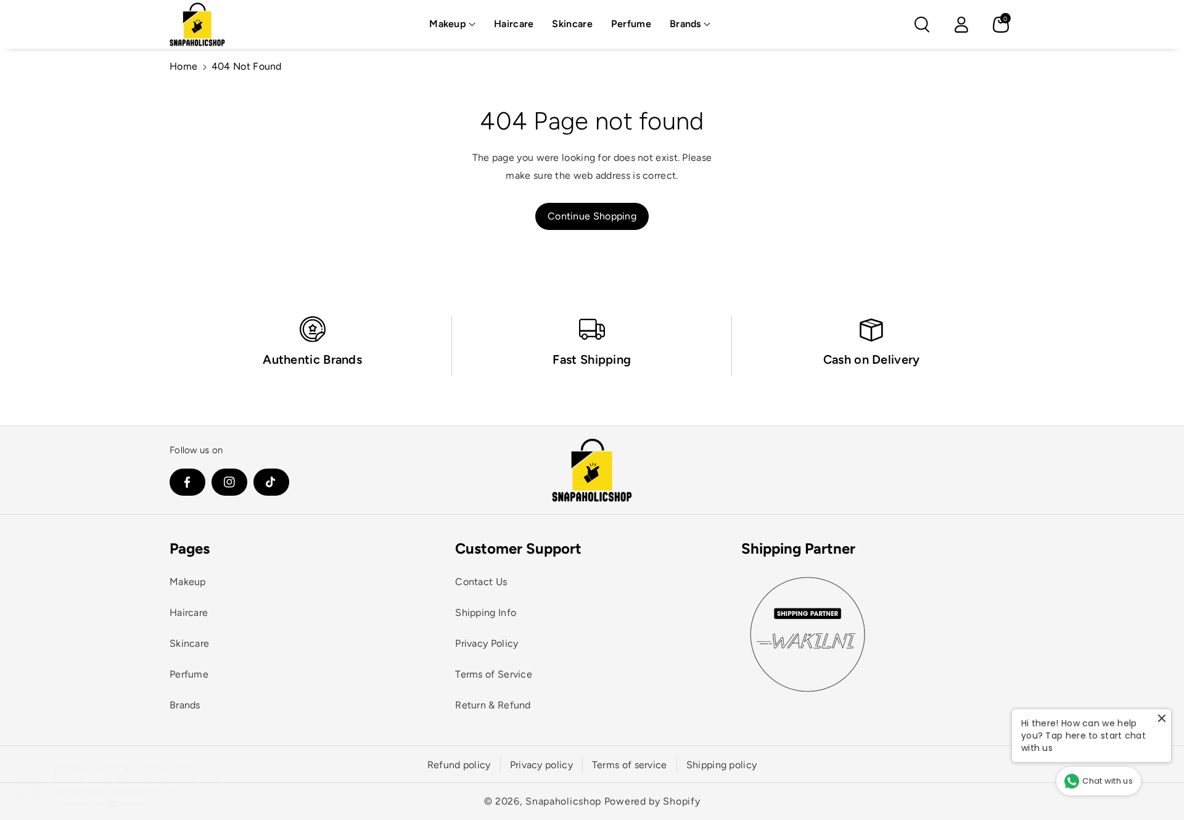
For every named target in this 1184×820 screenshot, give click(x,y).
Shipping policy (721, 765)
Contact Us (481, 582)
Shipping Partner (798, 548)
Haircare (189, 612)
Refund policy (459, 765)
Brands (685, 24)
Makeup (447, 24)
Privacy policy (541, 765)
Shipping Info (485, 612)
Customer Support (518, 548)
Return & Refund (493, 705)
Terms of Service (493, 674)
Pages (190, 548)
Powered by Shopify (652, 801)
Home (183, 66)
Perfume (189, 674)
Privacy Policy (486, 643)
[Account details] (961, 24)
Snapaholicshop (563, 801)
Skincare (189, 643)
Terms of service (629, 765)
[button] (452, 24)
